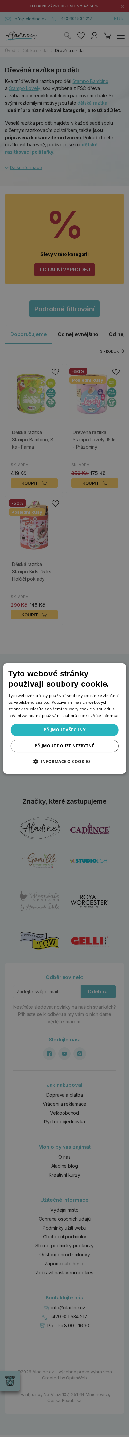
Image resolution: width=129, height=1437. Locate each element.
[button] (64, 761)
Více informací (106, 715)
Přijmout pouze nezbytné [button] (64, 746)
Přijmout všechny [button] (64, 730)
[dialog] (64, 718)
